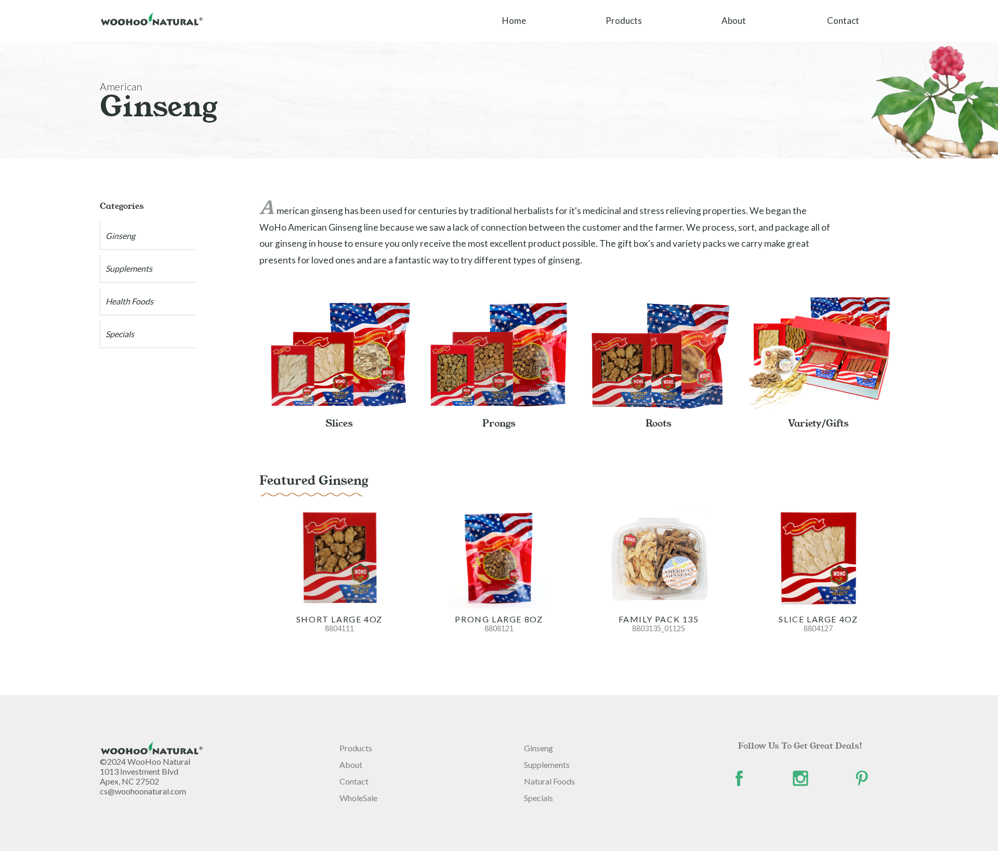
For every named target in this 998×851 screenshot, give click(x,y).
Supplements (129, 268)
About (733, 20)
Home (514, 20)
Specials (120, 334)
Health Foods (129, 301)
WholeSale (358, 798)
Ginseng (120, 236)
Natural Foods (549, 781)
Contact (843, 20)
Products (624, 20)
